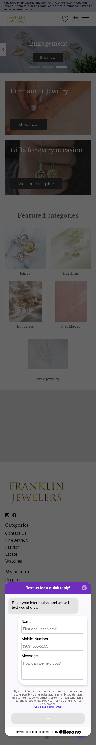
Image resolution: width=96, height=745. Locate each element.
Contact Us (15, 533)
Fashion (12, 547)
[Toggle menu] (86, 19)
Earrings (71, 273)
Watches (13, 561)
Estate (11, 554)
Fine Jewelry (48, 378)
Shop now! (48, 57)
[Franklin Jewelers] (15, 19)
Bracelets (25, 326)
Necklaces (70, 326)
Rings (25, 273)
